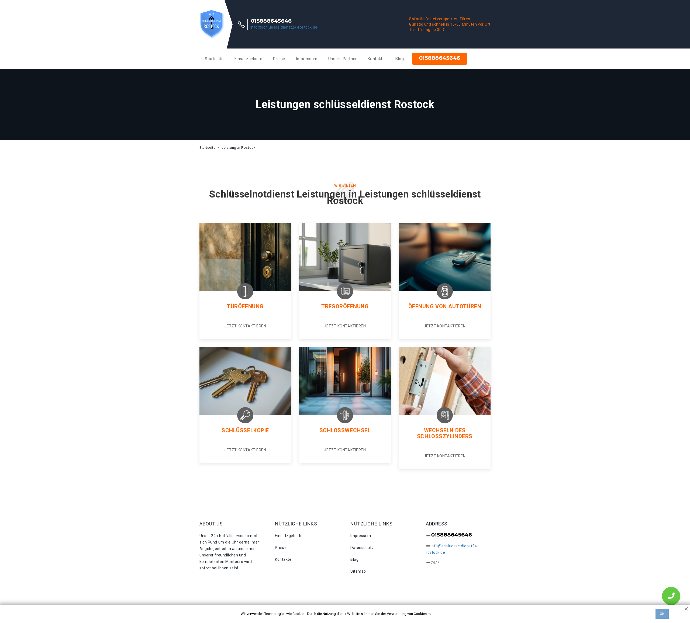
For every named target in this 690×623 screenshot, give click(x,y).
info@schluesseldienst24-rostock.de (284, 27)
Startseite (214, 58)
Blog (399, 58)
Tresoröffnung (344, 306)
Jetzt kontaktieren (245, 326)
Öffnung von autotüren (444, 306)
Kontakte (376, 58)
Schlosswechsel (345, 430)
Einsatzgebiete (248, 58)
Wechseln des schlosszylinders (444, 433)
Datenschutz (362, 547)
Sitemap (358, 571)
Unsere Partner (342, 58)
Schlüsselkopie (245, 430)
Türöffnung (245, 306)
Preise (279, 58)
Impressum (307, 58)
